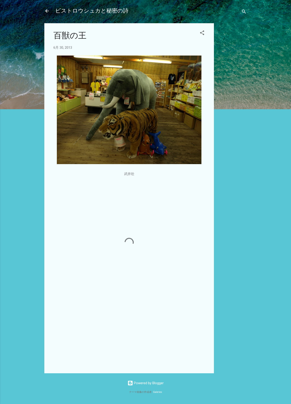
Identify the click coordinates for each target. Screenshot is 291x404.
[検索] (244, 12)
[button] (202, 33)
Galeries (157, 392)
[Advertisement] (232, 91)
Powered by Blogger (148, 383)
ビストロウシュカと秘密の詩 (91, 11)
